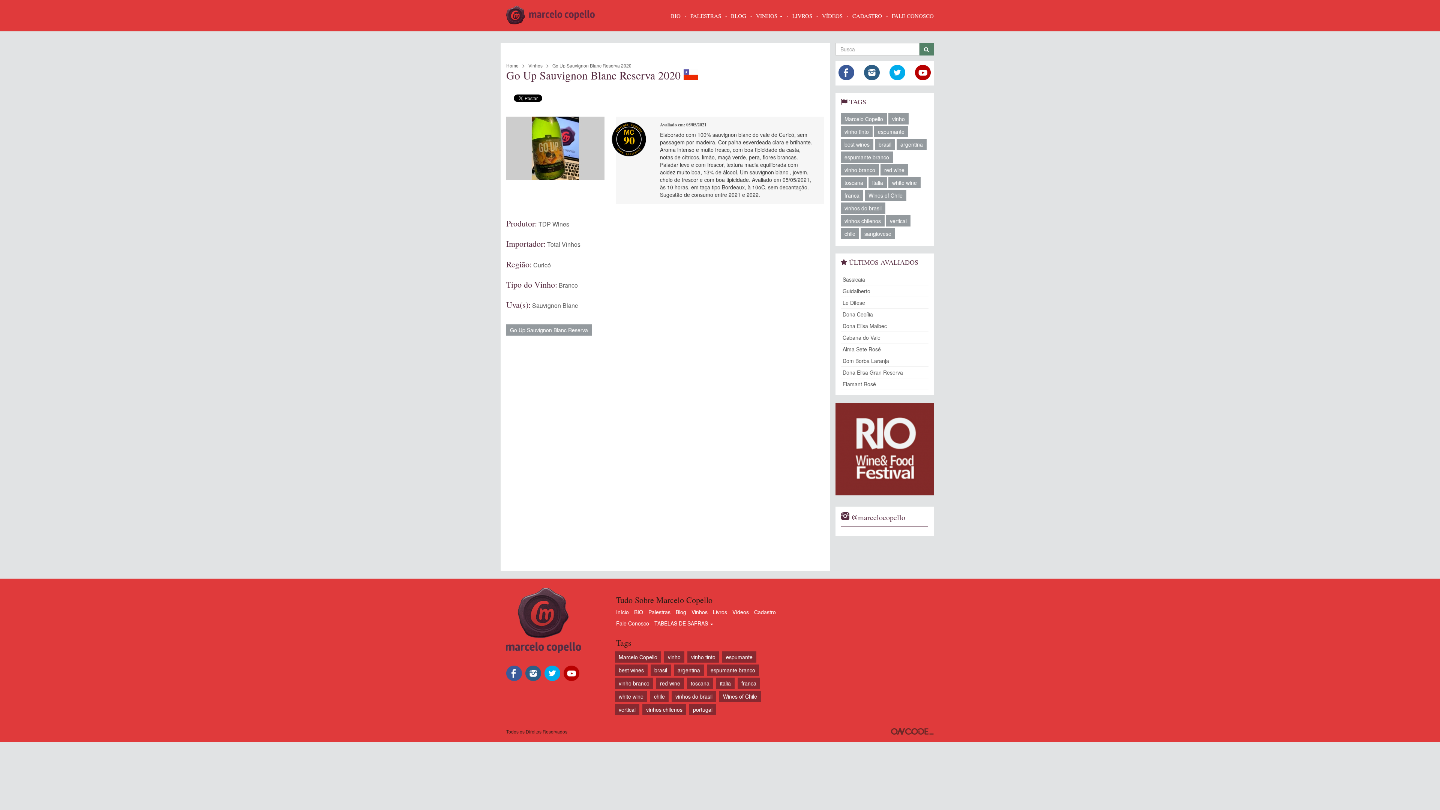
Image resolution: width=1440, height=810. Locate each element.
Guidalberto (856, 291)
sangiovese (877, 233)
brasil (885, 144)
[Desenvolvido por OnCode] (912, 731)
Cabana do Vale (861, 337)
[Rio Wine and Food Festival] (885, 449)
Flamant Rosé (859, 384)
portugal (702, 709)
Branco (568, 285)
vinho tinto (856, 131)
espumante (891, 131)
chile (849, 233)
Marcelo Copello (863, 119)
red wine (894, 170)
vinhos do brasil (863, 208)
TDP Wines (553, 224)
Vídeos (740, 612)
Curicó (542, 265)
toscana (853, 182)
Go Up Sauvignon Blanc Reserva (549, 330)
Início (622, 612)
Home (512, 65)
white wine (904, 182)
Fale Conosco (632, 623)
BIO (676, 16)
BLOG (738, 16)
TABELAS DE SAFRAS (682, 623)
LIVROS (802, 16)
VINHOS (767, 16)
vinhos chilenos (862, 221)
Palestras (705, 16)
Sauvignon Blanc (555, 305)
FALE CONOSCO (913, 16)
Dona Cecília (858, 314)
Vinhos (535, 65)
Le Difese (854, 302)
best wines (857, 144)
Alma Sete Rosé (862, 349)
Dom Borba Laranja (866, 360)
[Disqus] (665, 449)
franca (852, 195)
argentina (911, 144)
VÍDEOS (832, 16)
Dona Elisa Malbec (865, 326)
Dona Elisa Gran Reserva (873, 372)
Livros (720, 612)
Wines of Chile (885, 195)
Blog (681, 612)
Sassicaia (854, 279)
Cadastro (765, 612)
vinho (898, 119)
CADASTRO (867, 16)
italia (877, 182)
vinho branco (859, 170)
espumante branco (866, 157)
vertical (898, 221)
